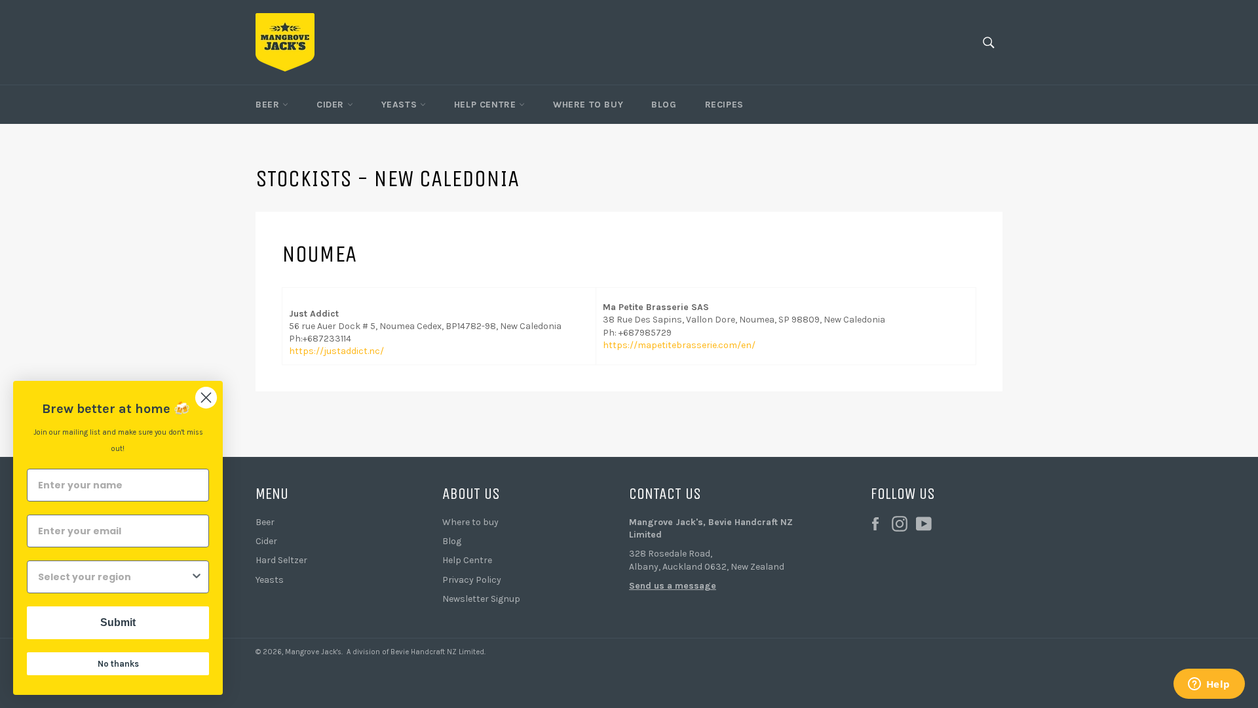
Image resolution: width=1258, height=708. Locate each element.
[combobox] (114, 577)
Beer (269, 104)
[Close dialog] (206, 397)
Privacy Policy (471, 579)
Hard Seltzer (281, 560)
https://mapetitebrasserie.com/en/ (679, 345)
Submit (118, 622)
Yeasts (400, 104)
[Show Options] (196, 577)
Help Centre (486, 104)
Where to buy (470, 522)
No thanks (118, 664)
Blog (663, 104)
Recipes (724, 104)
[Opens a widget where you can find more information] (1209, 685)
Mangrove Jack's (313, 652)
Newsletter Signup (481, 598)
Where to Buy (588, 104)
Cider (331, 104)
